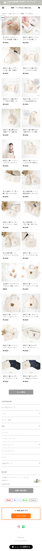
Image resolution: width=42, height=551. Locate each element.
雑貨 (3, 426)
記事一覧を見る (21, 490)
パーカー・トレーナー (9, 439)
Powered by (19, 541)
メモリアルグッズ (8, 445)
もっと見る (21, 392)
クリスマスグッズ (8, 451)
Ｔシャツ (5, 432)
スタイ (4, 457)
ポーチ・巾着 (6, 420)
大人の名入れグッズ (8, 407)
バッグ (4, 414)
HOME (4, 14)
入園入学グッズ (13, 14)
